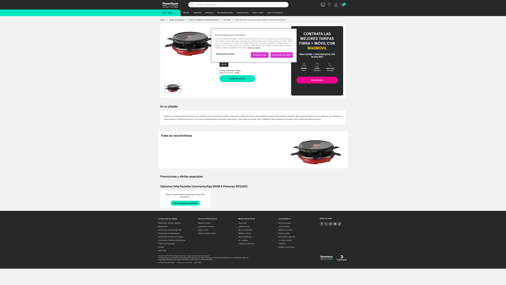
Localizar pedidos (285, 240)
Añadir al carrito (237, 78)
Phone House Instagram (331, 224)
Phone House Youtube (335, 224)
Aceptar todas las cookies (281, 55)
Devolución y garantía (286, 237)
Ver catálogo (243, 240)
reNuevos (209, 12)
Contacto (281, 244)
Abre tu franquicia (275, 12)
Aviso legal (162, 250)
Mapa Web (242, 223)
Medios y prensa (244, 233)
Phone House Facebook (322, 224)
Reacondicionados (225, 12)
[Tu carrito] (342, 4)
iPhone (186, 12)
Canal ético (198, 262)
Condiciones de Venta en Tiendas (170, 237)
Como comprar (284, 226)
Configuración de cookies (184, 262)
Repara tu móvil (204, 223)
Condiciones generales (166, 262)
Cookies (161, 247)
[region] (254, 45)
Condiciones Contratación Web (170, 230)
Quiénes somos (244, 226)
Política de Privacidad (166, 244)
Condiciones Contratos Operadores (171, 240)
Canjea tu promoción (286, 247)
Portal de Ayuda (284, 223)
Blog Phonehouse (245, 237)
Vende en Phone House (207, 233)
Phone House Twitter (326, 224)
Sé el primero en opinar (185, 203)
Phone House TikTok (340, 224)
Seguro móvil (203, 230)
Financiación (163, 226)
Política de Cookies (254, 48)
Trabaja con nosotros (246, 244)
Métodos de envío (285, 230)
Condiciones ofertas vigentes (169, 223)
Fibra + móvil (257, 12)
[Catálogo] (323, 4)
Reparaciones (242, 12)
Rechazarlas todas (260, 55)
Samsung (197, 12)
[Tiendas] (329, 4)
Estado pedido (284, 233)
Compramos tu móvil (206, 226)
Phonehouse (172, 4)
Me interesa (317, 80)
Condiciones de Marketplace (169, 233)
